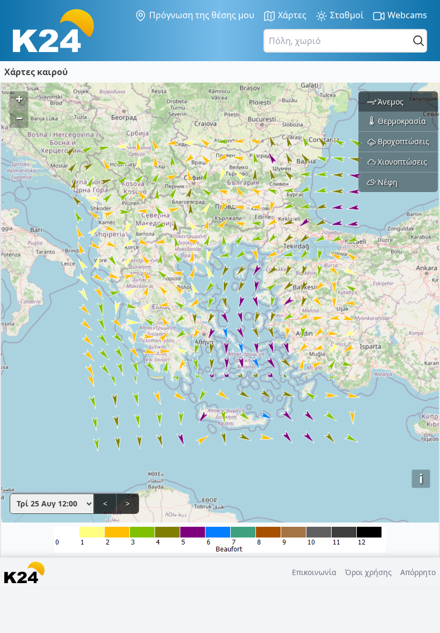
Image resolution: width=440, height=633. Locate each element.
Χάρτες (291, 15)
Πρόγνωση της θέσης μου (200, 15)
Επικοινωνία (314, 572)
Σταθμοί (346, 15)
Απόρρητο (418, 572)
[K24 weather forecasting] (53, 30)
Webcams (406, 15)
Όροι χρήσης (368, 572)
